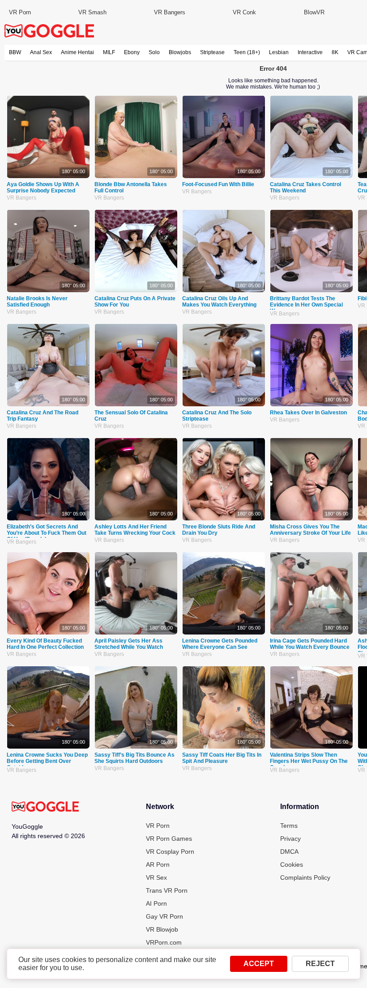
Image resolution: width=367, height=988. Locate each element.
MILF (109, 52)
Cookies (291, 864)
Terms (289, 825)
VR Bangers (169, 12)
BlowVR (314, 12)
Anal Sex (41, 52)
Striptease (212, 52)
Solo (154, 52)
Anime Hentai (77, 52)
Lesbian (279, 52)
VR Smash (92, 12)
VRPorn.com (164, 942)
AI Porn (156, 903)
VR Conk (244, 12)
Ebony (132, 52)
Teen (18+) (247, 52)
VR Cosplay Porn (170, 851)
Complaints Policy (305, 877)
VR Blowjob (162, 929)
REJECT (320, 963)
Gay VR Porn (164, 916)
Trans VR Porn (167, 890)
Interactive (310, 52)
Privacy (290, 838)
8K (335, 52)
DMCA (289, 851)
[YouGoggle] (45, 807)
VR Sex (156, 877)
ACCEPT (258, 963)
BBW (15, 52)
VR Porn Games (169, 838)
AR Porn (158, 864)
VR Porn (20, 12)
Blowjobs (180, 52)
